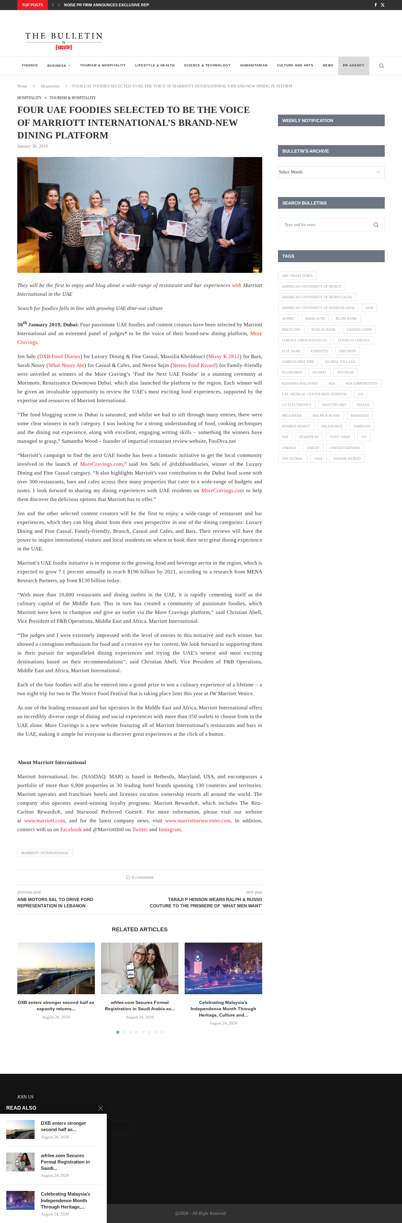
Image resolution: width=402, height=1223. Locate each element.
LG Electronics (296, 405)
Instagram (170, 829)
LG (360, 394)
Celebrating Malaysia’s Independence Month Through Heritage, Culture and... (223, 1008)
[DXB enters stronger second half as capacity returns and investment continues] (56, 968)
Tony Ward (340, 437)
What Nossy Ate (66, 365)
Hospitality (50, 86)
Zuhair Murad (347, 458)
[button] (52, 5)
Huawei (319, 372)
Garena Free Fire (298, 362)
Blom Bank (346, 318)
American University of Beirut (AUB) (317, 297)
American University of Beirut (311, 286)
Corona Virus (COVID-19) (304, 340)
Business (56, 65)
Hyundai (345, 372)
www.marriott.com (44, 821)
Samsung (362, 426)
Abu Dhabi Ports (297, 276)
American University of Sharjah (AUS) (318, 308)
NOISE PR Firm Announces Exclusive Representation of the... (128, 5)
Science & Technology (207, 65)
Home (22, 86)
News (328, 65)
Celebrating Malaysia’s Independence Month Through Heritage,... (65, 1200)
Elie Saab (291, 351)
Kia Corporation (361, 383)
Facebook (71, 829)
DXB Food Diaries (59, 356)
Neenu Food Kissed (194, 365)
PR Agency (354, 65)
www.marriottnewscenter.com (198, 821)
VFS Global (292, 458)
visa (318, 458)
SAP (285, 437)
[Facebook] (375, 5)
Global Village (340, 362)
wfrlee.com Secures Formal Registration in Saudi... (65, 1162)
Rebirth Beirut (296, 426)
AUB (369, 308)
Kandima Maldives (300, 383)
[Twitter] (383, 5)
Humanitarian (254, 65)
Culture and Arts (295, 65)
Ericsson (347, 351)
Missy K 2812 (224, 356)
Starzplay (309, 437)
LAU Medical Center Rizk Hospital (314, 394)
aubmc (288, 318)
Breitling (291, 329)
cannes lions (359, 329)
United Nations (345, 448)
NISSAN (363, 405)
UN (364, 437)
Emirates (319, 351)
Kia (332, 383)
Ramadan (360, 415)
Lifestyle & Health (155, 65)
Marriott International (45, 853)
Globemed (292, 372)
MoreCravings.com (101, 464)
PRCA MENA (292, 415)
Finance (30, 65)
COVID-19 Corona (353, 340)
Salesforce (332, 426)
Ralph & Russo (326, 415)
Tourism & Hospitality (103, 65)
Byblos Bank (324, 329)
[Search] (381, 66)
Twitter (140, 829)
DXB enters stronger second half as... (63, 1126)
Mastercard (334, 405)
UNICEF (313, 448)
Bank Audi (315, 318)
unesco (289, 448)
